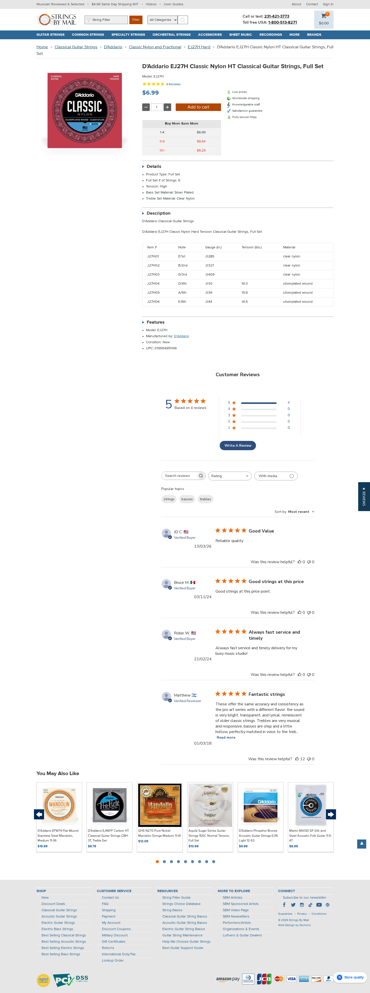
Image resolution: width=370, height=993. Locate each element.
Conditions (319, 913)
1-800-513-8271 (282, 23)
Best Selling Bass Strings (61, 954)
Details (154, 166)
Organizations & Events (241, 929)
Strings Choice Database (181, 904)
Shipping (109, 910)
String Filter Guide (176, 897)
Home (42, 47)
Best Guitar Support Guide (182, 948)
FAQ (105, 904)
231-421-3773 (276, 17)
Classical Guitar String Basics (184, 916)
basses (187, 499)
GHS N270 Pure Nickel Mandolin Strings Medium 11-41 (159, 833)
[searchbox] (179, 476)
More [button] (296, 34)
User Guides (173, 4)
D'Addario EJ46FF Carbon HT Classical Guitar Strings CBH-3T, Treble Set (108, 835)
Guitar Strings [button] (52, 34)
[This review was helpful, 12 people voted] (297, 759)
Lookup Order (113, 960)
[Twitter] (293, 905)
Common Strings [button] (90, 34)
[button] (324, 23)
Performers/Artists (237, 923)
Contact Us (110, 897)
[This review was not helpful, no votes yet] (309, 562)
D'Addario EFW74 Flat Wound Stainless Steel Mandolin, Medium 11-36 (58, 835)
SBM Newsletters (236, 916)
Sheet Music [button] (242, 34)
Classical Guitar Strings (76, 47)
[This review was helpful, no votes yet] (299, 562)
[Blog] (327, 905)
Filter (135, 19)
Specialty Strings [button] (130, 34)
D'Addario (113, 47)
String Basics (172, 910)
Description (158, 213)
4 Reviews (173, 84)
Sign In (328, 4)
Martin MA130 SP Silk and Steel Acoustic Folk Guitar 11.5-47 (310, 835)
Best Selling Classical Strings (64, 935)
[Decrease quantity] (146, 107)
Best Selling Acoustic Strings (64, 941)
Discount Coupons (116, 929)
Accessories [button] (212, 34)
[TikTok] (310, 905)
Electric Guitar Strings (58, 923)
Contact (312, 4)
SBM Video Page (236, 910)
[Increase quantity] (167, 107)
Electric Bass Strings (57, 929)
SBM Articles (232, 897)
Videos (151, 4)
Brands (314, 34)
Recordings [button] (273, 34)
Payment (108, 916)
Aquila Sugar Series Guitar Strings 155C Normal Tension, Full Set (209, 835)
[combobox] (230, 476)
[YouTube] (319, 905)
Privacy (302, 913)
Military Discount (115, 935)
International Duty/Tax (119, 954)
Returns (108, 948)
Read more (226, 737)
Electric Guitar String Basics (183, 929)
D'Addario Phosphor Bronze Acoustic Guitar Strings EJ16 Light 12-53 (258, 835)
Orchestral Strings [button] (173, 34)
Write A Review (238, 445)
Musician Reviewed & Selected (60, 4)
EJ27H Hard (199, 47)
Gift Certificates (114, 941)
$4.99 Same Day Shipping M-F (115, 4)
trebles (205, 499)
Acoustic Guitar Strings (59, 916)
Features (156, 322)
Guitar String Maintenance (182, 935)
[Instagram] (302, 905)
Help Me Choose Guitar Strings (186, 941)
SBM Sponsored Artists (241, 904)
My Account (111, 923)
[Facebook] (284, 905)
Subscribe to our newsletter (304, 897)
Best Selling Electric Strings (63, 948)
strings (169, 499)
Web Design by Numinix (294, 925)
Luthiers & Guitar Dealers (242, 935)
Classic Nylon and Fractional (155, 47)
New (45, 897)
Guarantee (285, 913)
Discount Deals (53, 904)
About (296, 4)
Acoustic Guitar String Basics (184, 923)
